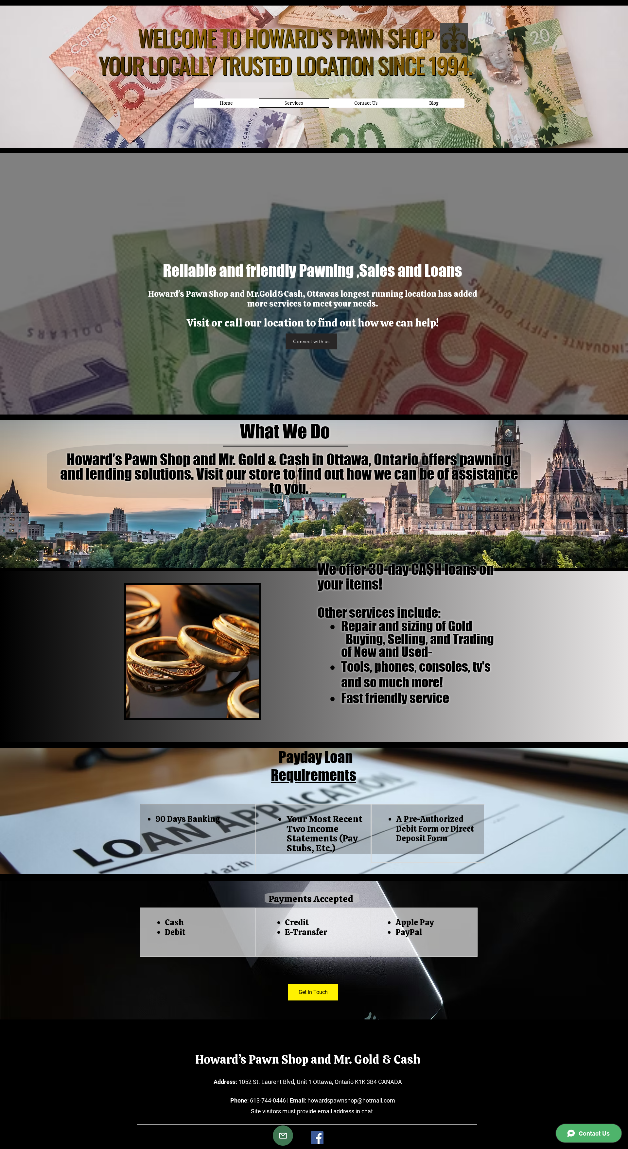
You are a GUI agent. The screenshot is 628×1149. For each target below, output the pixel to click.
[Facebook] (317, 1137)
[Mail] (283, 1135)
